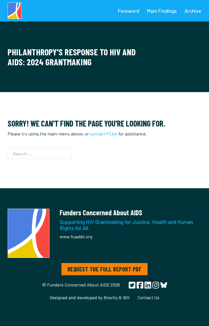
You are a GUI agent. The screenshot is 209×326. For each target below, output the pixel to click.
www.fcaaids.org (76, 236)
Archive (193, 11)
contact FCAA (103, 133)
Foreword (128, 11)
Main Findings (162, 11)
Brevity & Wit (117, 297)
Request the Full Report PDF (105, 269)
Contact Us (148, 297)
